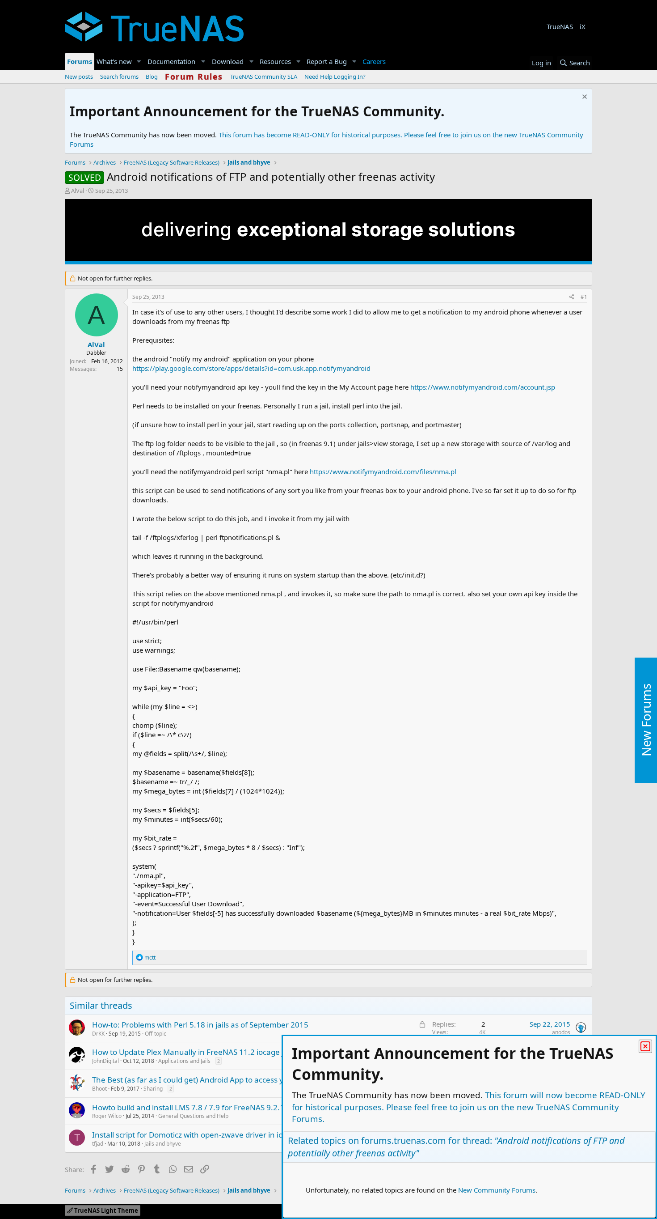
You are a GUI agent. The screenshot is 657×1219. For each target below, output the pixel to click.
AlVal (77, 191)
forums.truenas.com (403, 1140)
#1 (584, 297)
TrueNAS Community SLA (263, 76)
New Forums (645, 720)
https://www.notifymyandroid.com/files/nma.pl (383, 471)
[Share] (571, 297)
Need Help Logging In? (335, 76)
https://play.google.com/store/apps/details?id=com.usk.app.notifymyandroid (251, 368)
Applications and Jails (184, 1061)
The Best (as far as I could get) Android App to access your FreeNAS (210, 1080)
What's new (114, 61)
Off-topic (155, 1033)
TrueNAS (560, 26)
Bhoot (99, 1088)
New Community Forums (496, 1189)
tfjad (97, 1143)
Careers (374, 61)
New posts (79, 76)
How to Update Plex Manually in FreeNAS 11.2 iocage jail (191, 1052)
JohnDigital (105, 1061)
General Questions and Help (193, 1116)
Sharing (153, 1088)
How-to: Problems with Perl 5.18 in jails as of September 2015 (200, 1024)
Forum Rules (194, 76)
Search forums (119, 76)
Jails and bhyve (162, 1143)
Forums (79, 61)
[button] (139, 61)
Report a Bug (327, 61)
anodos (561, 1032)
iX (582, 26)
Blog (152, 76)
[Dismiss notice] (583, 97)
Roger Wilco (107, 1116)
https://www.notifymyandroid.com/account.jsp (482, 386)
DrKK (98, 1033)
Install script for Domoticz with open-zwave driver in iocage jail (202, 1135)
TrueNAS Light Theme (105, 1210)
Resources (275, 61)
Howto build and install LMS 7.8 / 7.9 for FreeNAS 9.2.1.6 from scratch (215, 1107)
